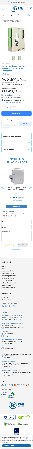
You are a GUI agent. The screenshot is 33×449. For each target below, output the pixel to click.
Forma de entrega (7, 278)
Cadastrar (4, 297)
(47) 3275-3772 (17, 319)
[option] (16, 2)
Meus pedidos (6, 300)
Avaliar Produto (16, 249)
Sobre (3, 266)
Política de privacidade (9, 283)
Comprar (16, 113)
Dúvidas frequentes (8, 288)
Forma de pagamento (8, 276)
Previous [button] (2, 187)
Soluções (4, 268)
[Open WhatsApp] (28, 444)
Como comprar (6, 285)
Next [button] (30, 187)
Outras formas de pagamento (13, 102)
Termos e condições (8, 273)
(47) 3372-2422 (8, 319)
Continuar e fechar (9, 445)
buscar (29, 15)
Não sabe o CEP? (5, 127)
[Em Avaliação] (16, 432)
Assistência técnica (7, 271)
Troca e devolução (7, 280)
